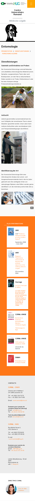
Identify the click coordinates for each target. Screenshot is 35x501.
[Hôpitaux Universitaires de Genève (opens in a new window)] (20, 5)
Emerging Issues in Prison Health (20, 361)
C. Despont (14, 464)
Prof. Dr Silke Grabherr (22, 489)
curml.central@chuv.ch (20, 400)
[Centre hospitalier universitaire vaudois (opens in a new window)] (7, 5)
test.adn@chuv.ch (18, 417)
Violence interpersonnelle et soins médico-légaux (20, 236)
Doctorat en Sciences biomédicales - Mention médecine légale (20, 321)
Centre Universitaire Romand (17, 12)
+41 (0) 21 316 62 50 (17, 412)
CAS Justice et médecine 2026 (20, 343)
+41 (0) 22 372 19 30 (17, 450)
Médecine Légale (17, 20)
